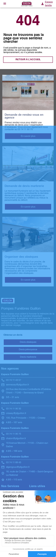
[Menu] (4, 4)
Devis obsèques (28, 342)
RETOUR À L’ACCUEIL (28, 59)
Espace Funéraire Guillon (15, 374)
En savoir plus (28, 136)
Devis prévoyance (28, 350)
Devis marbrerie (28, 357)
